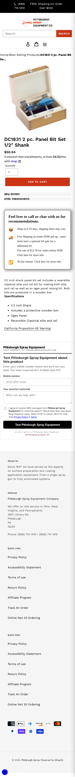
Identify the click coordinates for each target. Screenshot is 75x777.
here (26, 255)
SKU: (12, 194)
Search (64, 33)
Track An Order (18, 608)
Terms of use (17, 577)
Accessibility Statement (24, 567)
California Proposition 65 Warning (27, 328)
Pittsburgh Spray (30, 760)
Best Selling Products (24, 55)
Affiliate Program (19, 597)
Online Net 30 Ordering (24, 618)
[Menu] (45, 44)
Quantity (10, 165)
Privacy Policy (17, 557)
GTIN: (16, 198)
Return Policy (17, 587)
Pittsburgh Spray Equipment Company (33, 498)
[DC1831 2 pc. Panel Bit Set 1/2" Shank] (37, 98)
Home (4, 55)
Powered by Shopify (52, 760)
